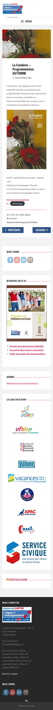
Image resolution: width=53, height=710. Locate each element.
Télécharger (17, 203)
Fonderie (17, 222)
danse (10, 222)
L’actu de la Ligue (18, 579)
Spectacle (25, 222)
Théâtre (34, 222)
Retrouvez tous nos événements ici (22, 383)
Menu (28, 21)
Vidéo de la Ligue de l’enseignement (27, 354)
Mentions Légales (10, 673)
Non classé (25, 214)
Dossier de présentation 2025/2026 (26, 346)
